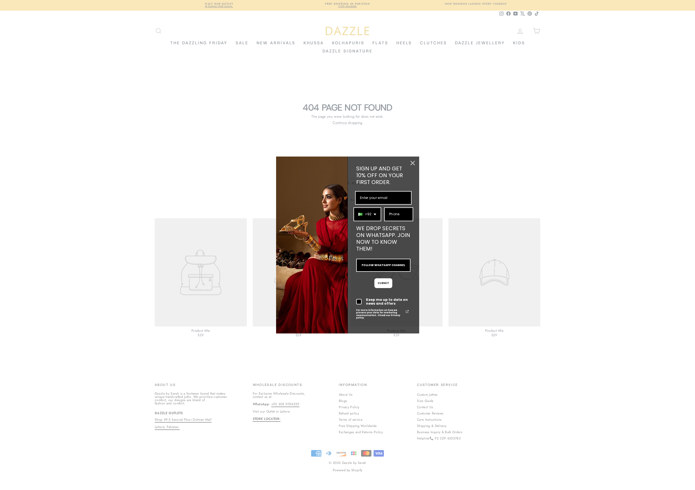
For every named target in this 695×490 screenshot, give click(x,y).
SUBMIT (383, 283)
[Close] (412, 163)
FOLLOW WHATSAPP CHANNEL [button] (383, 265)
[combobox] (367, 214)
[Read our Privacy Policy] (407, 311)
